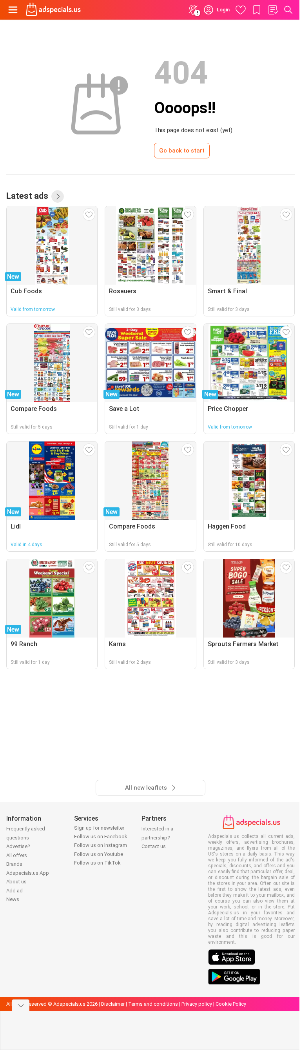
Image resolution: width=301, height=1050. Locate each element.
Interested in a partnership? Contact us (157, 837)
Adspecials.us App (27, 873)
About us (16, 882)
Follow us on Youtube (98, 854)
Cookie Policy (231, 1004)
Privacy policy (196, 1004)
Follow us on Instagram (100, 845)
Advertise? (18, 846)
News (12, 899)
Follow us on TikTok (97, 863)
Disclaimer (113, 1004)
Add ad (14, 891)
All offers (16, 855)
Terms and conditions (153, 1004)
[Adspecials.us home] (53, 9)
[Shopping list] (273, 10)
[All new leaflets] (57, 196)
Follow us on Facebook (100, 836)
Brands (14, 864)
